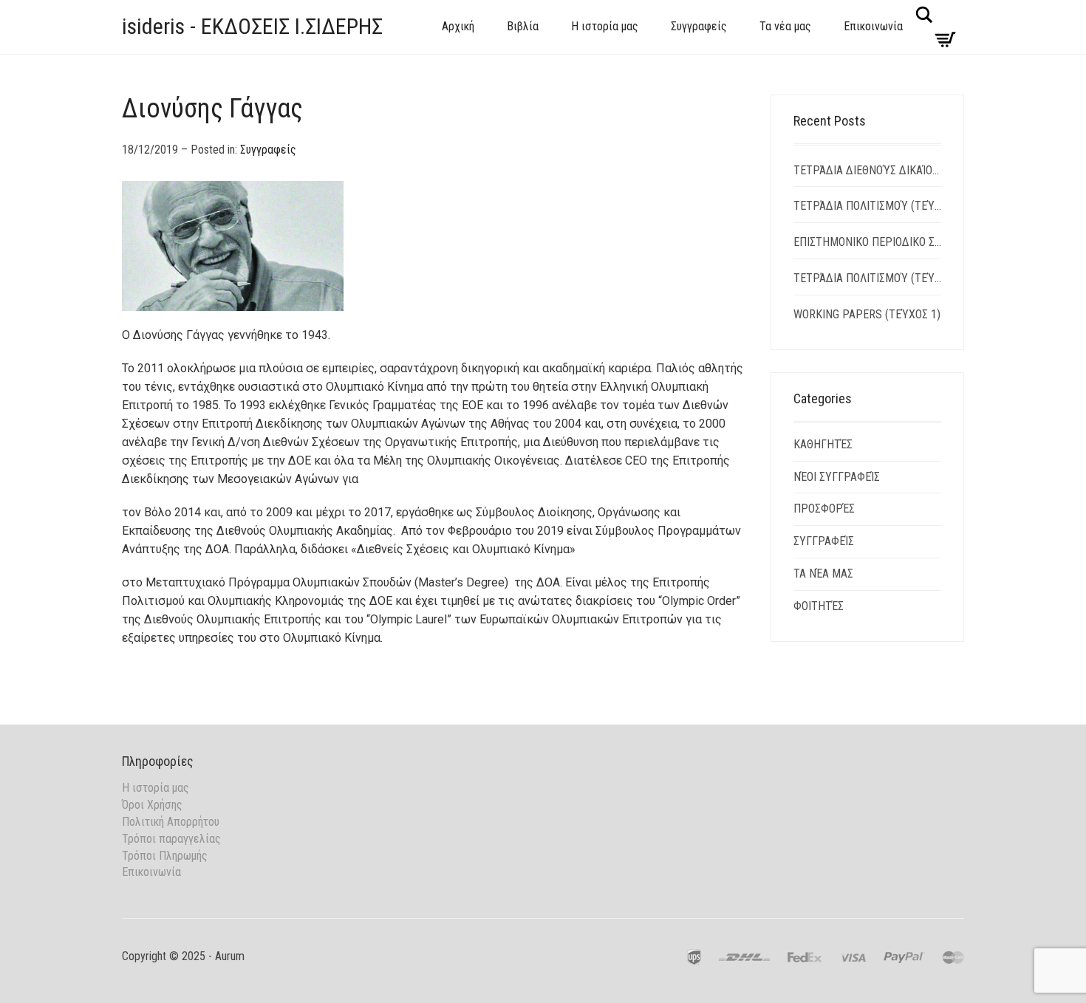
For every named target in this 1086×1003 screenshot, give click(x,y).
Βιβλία (523, 26)
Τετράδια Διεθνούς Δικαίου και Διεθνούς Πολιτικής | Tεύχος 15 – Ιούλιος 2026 (867, 170)
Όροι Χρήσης (152, 805)
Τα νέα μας (785, 26)
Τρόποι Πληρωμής (165, 856)
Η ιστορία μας (604, 26)
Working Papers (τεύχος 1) (866, 314)
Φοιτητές (818, 606)
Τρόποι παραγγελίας (171, 839)
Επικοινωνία (873, 26)
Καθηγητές (823, 444)
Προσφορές (824, 509)
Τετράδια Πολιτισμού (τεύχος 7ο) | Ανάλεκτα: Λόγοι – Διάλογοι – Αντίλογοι (867, 206)
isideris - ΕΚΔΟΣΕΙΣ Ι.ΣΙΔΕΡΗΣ (252, 26)
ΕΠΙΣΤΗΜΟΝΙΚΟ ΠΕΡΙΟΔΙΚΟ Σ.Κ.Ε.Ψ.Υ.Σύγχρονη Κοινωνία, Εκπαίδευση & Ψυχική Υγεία (867, 242)
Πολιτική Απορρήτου (170, 822)
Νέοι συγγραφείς (836, 477)
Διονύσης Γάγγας (212, 108)
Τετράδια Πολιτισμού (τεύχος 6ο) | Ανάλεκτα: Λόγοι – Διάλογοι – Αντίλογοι (867, 278)
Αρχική (458, 26)
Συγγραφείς (699, 26)
